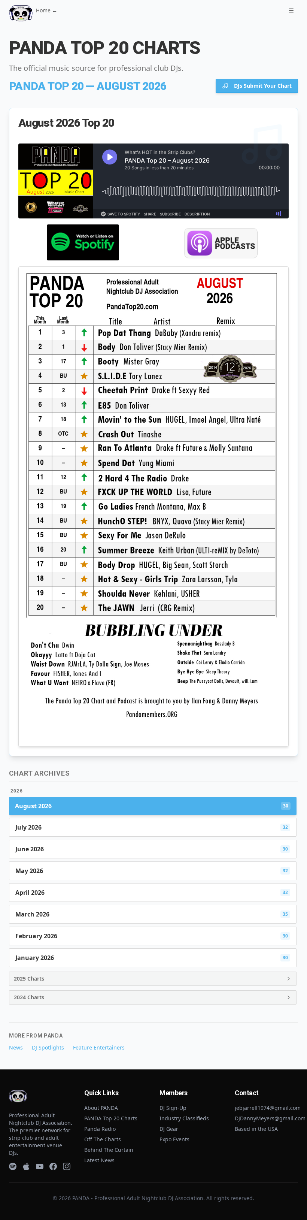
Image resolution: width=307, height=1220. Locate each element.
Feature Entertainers (99, 1047)
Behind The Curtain (108, 1149)
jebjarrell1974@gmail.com (268, 1107)
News (16, 1047)
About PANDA (101, 1107)
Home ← (46, 10)
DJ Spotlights (48, 1047)
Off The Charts (102, 1139)
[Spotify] (12, 1166)
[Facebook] (53, 1166)
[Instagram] (66, 1166)
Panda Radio (100, 1128)
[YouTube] (39, 1166)
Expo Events (174, 1139)
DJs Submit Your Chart (263, 85)
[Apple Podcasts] (26, 1166)
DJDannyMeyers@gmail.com (270, 1118)
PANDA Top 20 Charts (110, 1118)
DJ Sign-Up (172, 1107)
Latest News (99, 1160)
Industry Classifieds (184, 1118)
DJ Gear (168, 1128)
